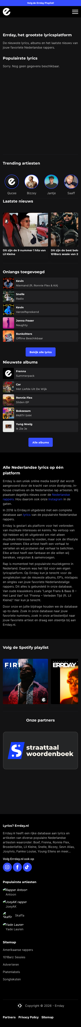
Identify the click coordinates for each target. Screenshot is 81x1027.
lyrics (27, 515)
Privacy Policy (28, 1017)
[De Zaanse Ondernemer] (40, 775)
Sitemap (47, 1017)
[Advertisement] (40, 112)
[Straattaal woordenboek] (40, 750)
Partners (9, 1017)
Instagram (55, 499)
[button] (75, 12)
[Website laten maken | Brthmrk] (40, 782)
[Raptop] (40, 790)
